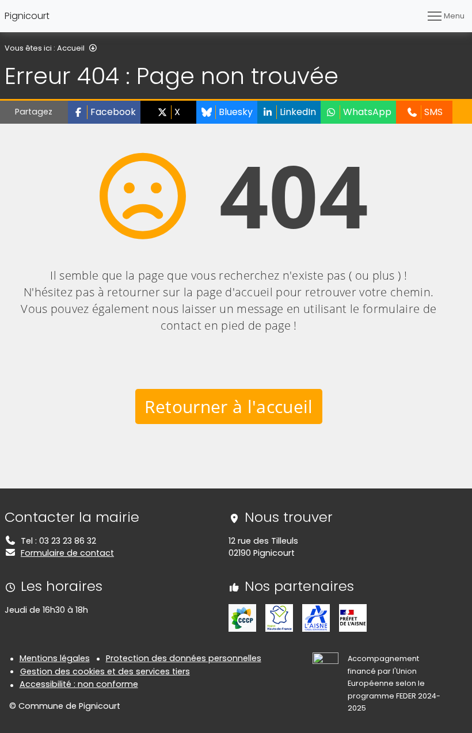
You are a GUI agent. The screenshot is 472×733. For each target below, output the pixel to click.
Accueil (71, 48)
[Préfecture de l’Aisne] (353, 617)
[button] (104, 112)
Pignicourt (27, 15)
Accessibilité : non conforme (79, 684)
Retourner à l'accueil (228, 406)
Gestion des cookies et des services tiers (105, 671)
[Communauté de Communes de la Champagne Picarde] (242, 617)
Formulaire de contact (67, 553)
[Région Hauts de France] (279, 617)
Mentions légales (55, 658)
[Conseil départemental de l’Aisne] (316, 617)
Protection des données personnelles (183, 658)
